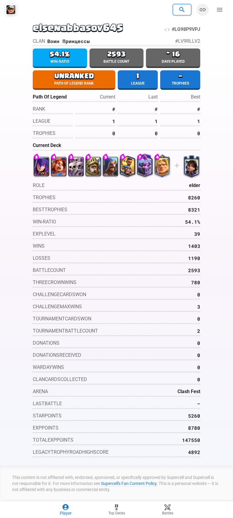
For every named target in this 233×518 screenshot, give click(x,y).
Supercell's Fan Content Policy (129, 483)
